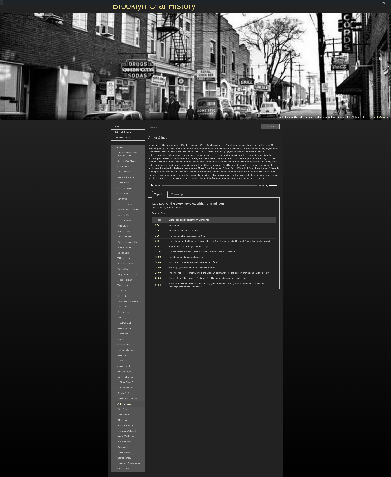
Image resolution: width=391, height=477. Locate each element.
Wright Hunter (123, 285)
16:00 (158, 273)
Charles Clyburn (124, 204)
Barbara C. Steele (125, 393)
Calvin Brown (123, 193)
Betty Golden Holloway (127, 274)
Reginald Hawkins (125, 263)
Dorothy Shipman (125, 377)
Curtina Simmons (125, 388)
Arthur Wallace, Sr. (125, 425)
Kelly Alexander (124, 172)
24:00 (158, 285)
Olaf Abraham (123, 166)
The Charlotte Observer (377, 117)
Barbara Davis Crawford (127, 210)
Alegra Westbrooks (125, 436)
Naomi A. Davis (124, 220)
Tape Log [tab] (160, 194)
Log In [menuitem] (384, 2)
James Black (123, 182)
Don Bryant (122, 199)
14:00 (158, 262)
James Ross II (123, 366)
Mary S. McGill (124, 328)
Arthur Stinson (124, 404)
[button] (2, 66)
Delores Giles (123, 253)
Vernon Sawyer (124, 371)
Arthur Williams (124, 442)
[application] (214, 185)
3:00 (157, 236)
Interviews (118, 147)
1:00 (157, 230)
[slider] (273, 185)
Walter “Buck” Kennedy (127, 301)
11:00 (158, 251)
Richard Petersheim (126, 350)
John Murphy (123, 334)
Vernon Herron (123, 269)
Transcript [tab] (177, 194)
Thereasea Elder (124, 237)
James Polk (122, 361)
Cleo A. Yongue (124, 469)
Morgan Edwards (124, 231)
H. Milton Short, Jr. (125, 382)
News (116, 126)
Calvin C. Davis (124, 215)
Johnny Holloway (124, 280)
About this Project (122, 138)
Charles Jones (123, 296)
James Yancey (124, 452)
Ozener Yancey (124, 458)
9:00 (157, 246)
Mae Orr (121, 339)
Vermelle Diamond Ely (127, 242)
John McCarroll (124, 323)
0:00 (157, 225)
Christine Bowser (124, 188)
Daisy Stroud (123, 409)
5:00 (157, 241)
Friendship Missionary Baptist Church (127, 154)
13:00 (158, 257)
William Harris (123, 258)
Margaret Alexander (126, 177)
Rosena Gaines (124, 247)
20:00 (158, 278)
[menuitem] (1, 2)
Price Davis (122, 226)
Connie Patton (123, 344)
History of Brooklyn (122, 132)
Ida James (122, 290)
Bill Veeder (122, 420)
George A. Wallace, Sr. (127, 431)
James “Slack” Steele (127, 398)
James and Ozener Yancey (129, 463)
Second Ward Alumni (126, 161)
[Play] (152, 185)
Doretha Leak (123, 312)
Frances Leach (124, 307)
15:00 (158, 267)
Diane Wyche (123, 447)
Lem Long (121, 317)
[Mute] (267, 185)
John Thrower (123, 415)
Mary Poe (121, 355)
